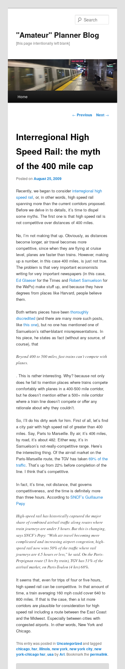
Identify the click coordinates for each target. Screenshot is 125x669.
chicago (23, 648)
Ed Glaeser (26, 280)
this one (30, 324)
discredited (25, 318)
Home (23, 96)
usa (50, 654)
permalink (98, 654)
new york (60, 648)
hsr (34, 648)
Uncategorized (69, 643)
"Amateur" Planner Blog (57, 35)
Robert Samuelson (85, 280)
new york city (81, 648)
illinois (44, 648)
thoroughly (79, 312)
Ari (62, 654)
